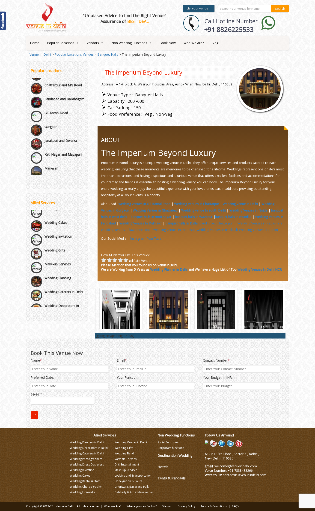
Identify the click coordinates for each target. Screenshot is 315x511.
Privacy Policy (186, 506)
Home (34, 43)
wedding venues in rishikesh (217, 229)
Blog (214, 43)
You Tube (154, 238)
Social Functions (168, 442)
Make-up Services (58, 257)
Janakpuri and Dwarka (61, 123)
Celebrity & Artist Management (135, 492)
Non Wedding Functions (129, 43)
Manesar (51, 150)
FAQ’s (235, 506)
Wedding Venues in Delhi (131, 442)
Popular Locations (60, 43)
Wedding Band (124, 453)
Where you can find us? (142, 506)
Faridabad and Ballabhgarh (64, 81)
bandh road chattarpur (217, 223)
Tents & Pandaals (172, 478)
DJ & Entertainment (127, 464)
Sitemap (167, 506)
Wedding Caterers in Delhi (64, 285)
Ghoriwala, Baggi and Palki (132, 487)
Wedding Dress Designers (87, 464)
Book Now (168, 43)
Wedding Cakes (56, 215)
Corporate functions (171, 448)
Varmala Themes (126, 459)
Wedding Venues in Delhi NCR (260, 269)
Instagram (137, 238)
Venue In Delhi (65, 506)
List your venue (197, 8)
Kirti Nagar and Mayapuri (63, 137)
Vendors (93, 43)
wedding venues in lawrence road (126, 229)
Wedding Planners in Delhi (87, 442)
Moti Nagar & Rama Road (64, 164)
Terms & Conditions (214, 506)
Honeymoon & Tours (128, 481)
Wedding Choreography (85, 487)
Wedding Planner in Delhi (168, 269)
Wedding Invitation (58, 229)
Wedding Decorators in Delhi (62, 300)
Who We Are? (194, 43)
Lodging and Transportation (133, 476)
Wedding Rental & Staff (85, 481)
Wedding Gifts (55, 243)
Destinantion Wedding (175, 455)
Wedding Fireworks (82, 492)
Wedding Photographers (86, 459)
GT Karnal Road (56, 95)
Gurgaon (51, 109)
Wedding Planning (58, 271)
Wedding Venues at (258, 229)
